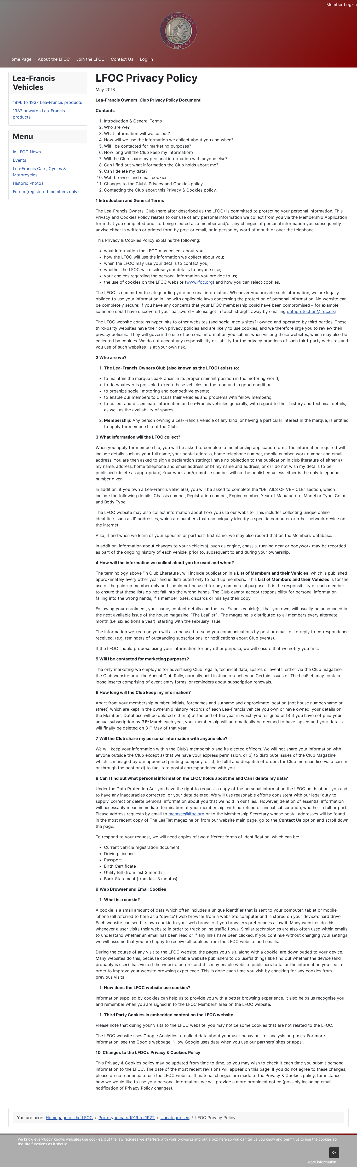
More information (321, 1162)
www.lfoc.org (199, 282)
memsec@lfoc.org (186, 813)
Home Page (19, 59)
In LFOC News (27, 151)
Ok (334, 1152)
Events (19, 160)
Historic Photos (28, 183)
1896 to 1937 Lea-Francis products (47, 102)
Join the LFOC (90, 59)
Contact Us (122, 59)
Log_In (146, 59)
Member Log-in (341, 4)
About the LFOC (54, 59)
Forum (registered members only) (46, 191)
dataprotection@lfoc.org (311, 311)
